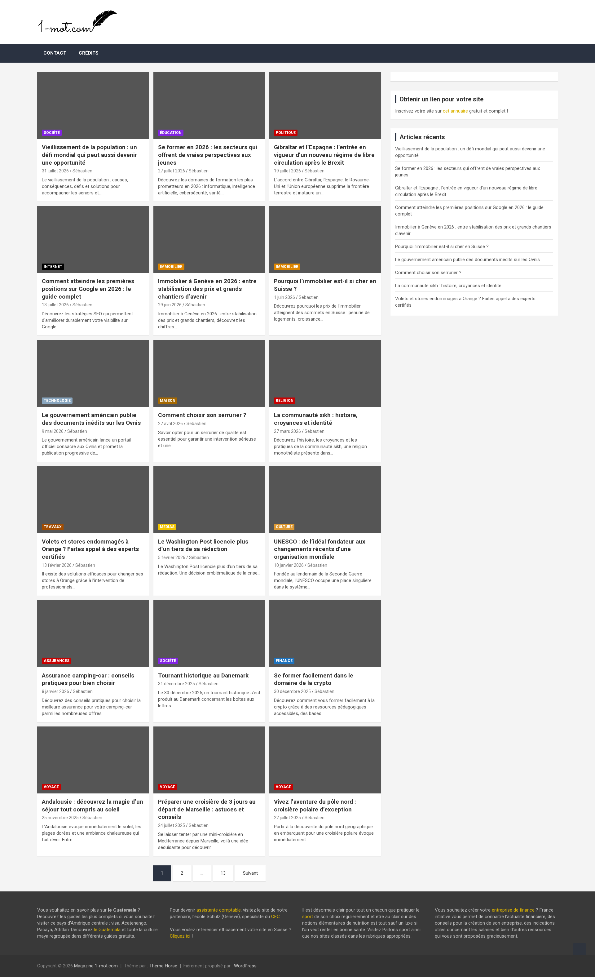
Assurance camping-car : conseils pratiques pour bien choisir (88, 679)
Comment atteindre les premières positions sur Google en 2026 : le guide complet (88, 289)
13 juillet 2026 (55, 304)
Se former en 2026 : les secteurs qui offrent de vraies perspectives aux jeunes (207, 155)
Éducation (171, 133)
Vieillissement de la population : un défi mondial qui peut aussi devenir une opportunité (89, 155)
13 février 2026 (57, 565)
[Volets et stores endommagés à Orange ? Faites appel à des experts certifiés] (93, 500)
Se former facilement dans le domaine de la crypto (313, 679)
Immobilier (171, 266)
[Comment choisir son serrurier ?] (209, 373)
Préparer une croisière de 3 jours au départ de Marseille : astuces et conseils (207, 809)
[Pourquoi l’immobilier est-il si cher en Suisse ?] (325, 239)
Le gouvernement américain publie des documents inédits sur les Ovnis (91, 418)
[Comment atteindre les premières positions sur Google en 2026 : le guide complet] (93, 239)
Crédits (89, 53)
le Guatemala (107, 929)
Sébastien (82, 170)
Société (52, 133)
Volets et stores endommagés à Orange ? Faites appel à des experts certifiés (90, 549)
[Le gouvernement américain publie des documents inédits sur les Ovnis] (93, 373)
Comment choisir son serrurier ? (202, 415)
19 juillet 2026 (287, 170)
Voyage (51, 787)
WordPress (245, 966)
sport (307, 916)
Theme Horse (163, 966)
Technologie (57, 400)
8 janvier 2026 (55, 691)
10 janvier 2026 (289, 565)
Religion (284, 400)
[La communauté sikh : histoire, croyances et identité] (325, 373)
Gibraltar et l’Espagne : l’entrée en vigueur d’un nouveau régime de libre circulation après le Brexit (324, 155)
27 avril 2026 (170, 423)
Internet (53, 266)
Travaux (53, 527)
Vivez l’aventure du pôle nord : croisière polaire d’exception (315, 805)
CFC (275, 916)
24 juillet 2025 (171, 825)
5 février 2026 (171, 557)
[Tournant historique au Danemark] (209, 634)
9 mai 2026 (53, 431)
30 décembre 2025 (292, 691)
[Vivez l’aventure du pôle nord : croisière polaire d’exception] (325, 760)
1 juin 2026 (284, 297)
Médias (167, 527)
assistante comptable (218, 910)
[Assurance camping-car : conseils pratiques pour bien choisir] (93, 634)
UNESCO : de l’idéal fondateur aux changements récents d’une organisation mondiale (319, 549)
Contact (54, 53)
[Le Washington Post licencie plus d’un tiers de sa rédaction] (209, 500)
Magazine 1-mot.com (96, 966)
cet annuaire (455, 111)
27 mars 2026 (287, 431)
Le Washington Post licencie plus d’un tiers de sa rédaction (203, 545)
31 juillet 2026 (55, 170)
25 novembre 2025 (60, 817)
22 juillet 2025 (287, 817)
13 (223, 873)
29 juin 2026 (170, 304)
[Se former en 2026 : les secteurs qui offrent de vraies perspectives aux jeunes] (209, 105)
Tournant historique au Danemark (203, 675)
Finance (284, 661)
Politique (286, 133)
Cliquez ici (180, 936)
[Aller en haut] (579, 949)
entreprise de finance (513, 910)
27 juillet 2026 (171, 170)
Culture (284, 527)
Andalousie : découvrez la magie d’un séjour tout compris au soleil (92, 805)
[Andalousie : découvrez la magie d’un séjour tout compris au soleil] (93, 760)
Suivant (250, 873)
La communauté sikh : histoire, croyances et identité (316, 418)
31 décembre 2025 (176, 683)
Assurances (56, 661)
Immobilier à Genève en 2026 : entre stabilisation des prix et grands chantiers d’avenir (207, 289)
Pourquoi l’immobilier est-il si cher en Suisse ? (442, 246)
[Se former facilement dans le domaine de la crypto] (325, 634)
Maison (167, 400)
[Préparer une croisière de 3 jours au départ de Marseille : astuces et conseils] (209, 760)
